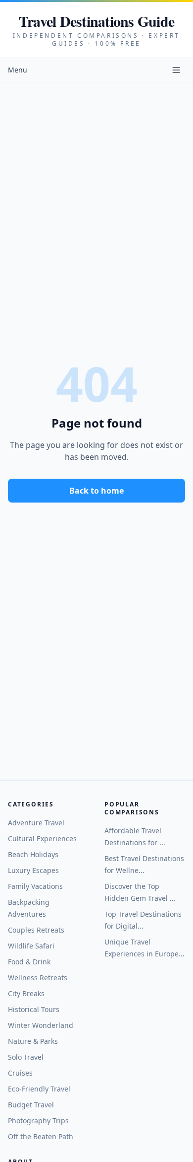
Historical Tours (33, 1009)
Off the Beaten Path (40, 1136)
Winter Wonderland (40, 1025)
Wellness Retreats (37, 977)
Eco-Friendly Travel (39, 1088)
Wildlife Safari (31, 945)
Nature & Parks (33, 1041)
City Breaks (26, 993)
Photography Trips (38, 1120)
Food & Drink (29, 961)
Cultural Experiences (42, 838)
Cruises (20, 1073)
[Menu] (176, 70)
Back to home (96, 490)
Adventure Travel (36, 822)
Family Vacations (35, 886)
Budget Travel (31, 1104)
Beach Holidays (33, 854)
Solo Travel (26, 1057)
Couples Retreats (36, 930)
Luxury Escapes (33, 870)
